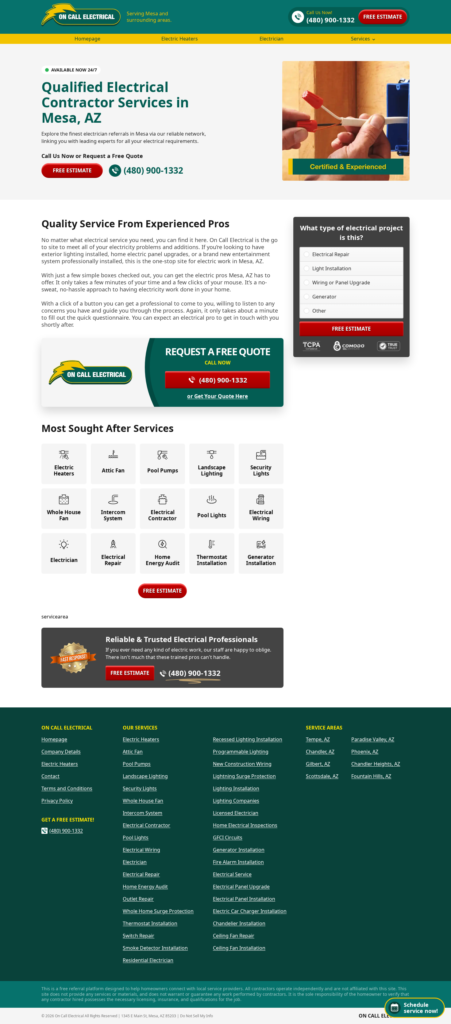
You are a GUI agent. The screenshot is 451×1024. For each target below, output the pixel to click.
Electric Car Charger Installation (250, 911)
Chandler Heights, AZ (375, 763)
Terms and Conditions (66, 788)
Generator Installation (238, 849)
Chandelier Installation (239, 923)
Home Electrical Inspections (245, 825)
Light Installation (331, 268)
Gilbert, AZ (318, 763)
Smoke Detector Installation (155, 948)
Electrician (271, 38)
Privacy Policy (57, 800)
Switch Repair (138, 935)
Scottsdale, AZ (322, 776)
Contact (50, 776)
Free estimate (382, 16)
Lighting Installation (236, 788)
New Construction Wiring (242, 763)
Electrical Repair (330, 254)
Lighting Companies (236, 800)
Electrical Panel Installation (244, 898)
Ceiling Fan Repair (233, 935)
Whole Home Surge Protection (158, 911)
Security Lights (140, 788)
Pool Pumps (137, 763)
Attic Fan (133, 751)
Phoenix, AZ (364, 751)
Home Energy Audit (145, 886)
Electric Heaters (179, 38)
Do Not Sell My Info (196, 1015)
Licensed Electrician (235, 813)
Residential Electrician (148, 960)
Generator (324, 296)
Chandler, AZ (320, 751)
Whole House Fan (143, 800)
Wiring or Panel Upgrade (341, 282)
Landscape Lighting (145, 776)
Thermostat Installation (150, 923)
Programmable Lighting (240, 751)
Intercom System (142, 813)
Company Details (61, 751)
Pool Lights (135, 837)
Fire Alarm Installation (238, 862)
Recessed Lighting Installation (247, 739)
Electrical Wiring (141, 849)
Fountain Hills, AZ (371, 776)
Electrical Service (232, 874)
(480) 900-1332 (223, 379)
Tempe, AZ (318, 739)
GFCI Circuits (227, 837)
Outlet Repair (138, 898)
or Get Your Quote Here (217, 396)
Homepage (87, 38)
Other (319, 310)
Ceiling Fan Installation (239, 948)
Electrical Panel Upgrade (241, 886)
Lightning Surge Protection (244, 776)
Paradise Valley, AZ (372, 739)
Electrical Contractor (146, 825)
